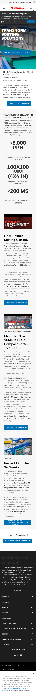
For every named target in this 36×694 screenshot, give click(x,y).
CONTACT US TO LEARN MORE (16, 427)
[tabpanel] (18, 258)
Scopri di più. (24, 18)
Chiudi (31, 22)
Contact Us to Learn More (16, 302)
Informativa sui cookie (13, 688)
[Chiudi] (33, 673)
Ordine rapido (25, 2)
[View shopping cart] (34, 2)
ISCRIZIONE (18, 590)
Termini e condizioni (8, 669)
